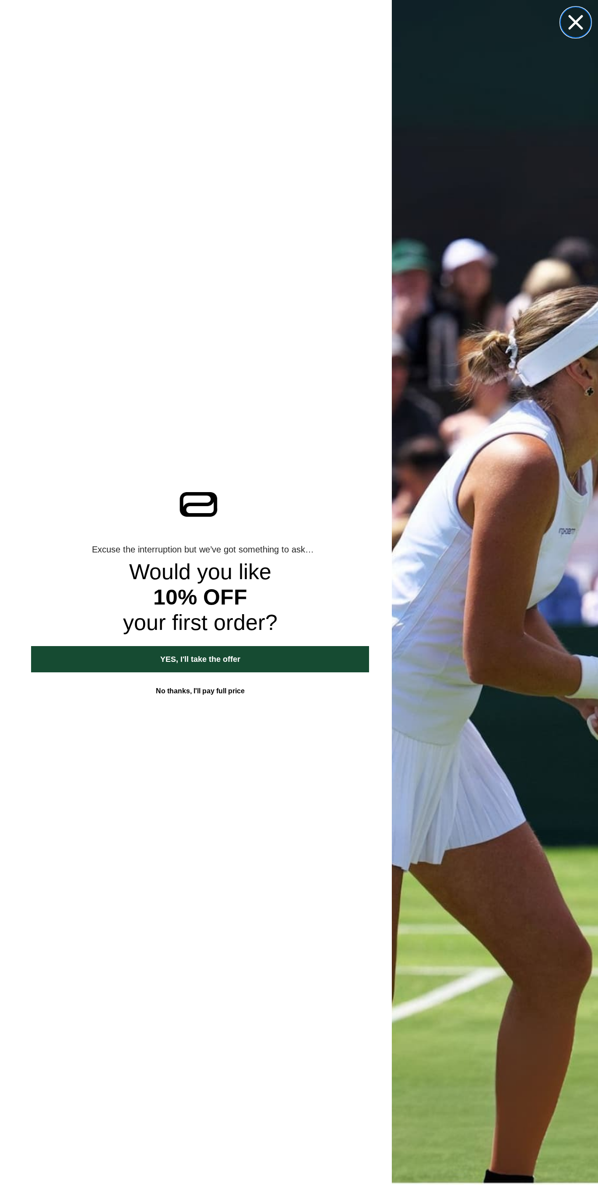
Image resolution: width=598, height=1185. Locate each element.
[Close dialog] (575, 22)
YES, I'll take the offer (200, 659)
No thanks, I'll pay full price (200, 691)
